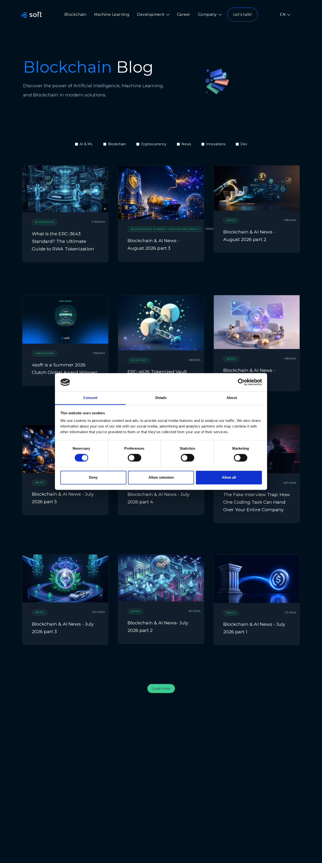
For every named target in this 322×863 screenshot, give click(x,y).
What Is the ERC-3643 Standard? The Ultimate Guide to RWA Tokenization (63, 241)
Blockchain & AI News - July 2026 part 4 (158, 498)
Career (183, 14)
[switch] (134, 458)
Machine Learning (112, 14)
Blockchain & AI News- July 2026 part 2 (158, 626)
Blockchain (75, 14)
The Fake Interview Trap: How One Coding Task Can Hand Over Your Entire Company (256, 502)
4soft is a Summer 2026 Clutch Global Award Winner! (64, 368)
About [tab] (232, 398)
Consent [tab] (90, 398)
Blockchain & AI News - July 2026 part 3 (63, 627)
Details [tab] (161, 398)
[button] (153, 14)
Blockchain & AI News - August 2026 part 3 (153, 244)
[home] (31, 15)
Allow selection (161, 477)
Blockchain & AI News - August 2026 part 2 (249, 235)
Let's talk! (242, 14)
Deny (93, 477)
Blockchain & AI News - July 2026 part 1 (254, 628)
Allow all (229, 477)
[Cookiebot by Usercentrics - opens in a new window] (241, 382)
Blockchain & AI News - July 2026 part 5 (63, 497)
